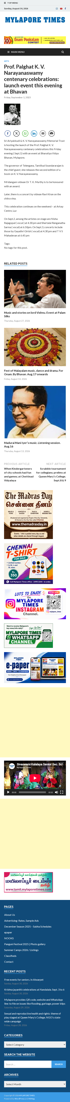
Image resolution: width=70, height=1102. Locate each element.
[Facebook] (65, 8)
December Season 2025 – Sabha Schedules (27, 926)
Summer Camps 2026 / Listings (21, 949)
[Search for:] (35, 1064)
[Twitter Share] (16, 133)
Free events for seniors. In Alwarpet (23, 979)
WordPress (20, 1099)
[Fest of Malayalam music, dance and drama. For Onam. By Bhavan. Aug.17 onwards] (35, 366)
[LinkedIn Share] (34, 133)
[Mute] (56, 792)
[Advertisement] (35, 722)
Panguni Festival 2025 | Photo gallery (24, 944)
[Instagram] (57, 8)
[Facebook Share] (8, 133)
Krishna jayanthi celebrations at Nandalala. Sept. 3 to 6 (34, 989)
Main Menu (18, 52)
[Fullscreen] (61, 792)
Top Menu (12, 3)
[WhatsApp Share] (25, 133)
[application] (35, 778)
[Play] (8, 792)
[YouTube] (61, 8)
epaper (8, 932)
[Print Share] (52, 133)
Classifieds (10, 955)
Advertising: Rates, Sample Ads (21, 920)
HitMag (31, 1099)
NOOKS (9, 938)
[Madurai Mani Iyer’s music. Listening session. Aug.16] (35, 439)
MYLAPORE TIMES (27, 1095)
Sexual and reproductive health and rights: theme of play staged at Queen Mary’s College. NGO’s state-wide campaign (32, 1017)
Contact (8, 961)
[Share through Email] (43, 133)
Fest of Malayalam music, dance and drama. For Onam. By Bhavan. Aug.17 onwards (33, 372)
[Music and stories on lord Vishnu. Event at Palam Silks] (35, 308)
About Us (9, 914)
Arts (6, 61)
